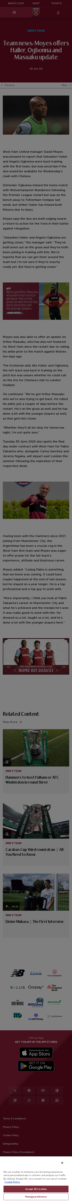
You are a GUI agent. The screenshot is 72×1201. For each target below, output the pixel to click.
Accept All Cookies (36, 1189)
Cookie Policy (12, 1182)
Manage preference (36, 1196)
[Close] (62, 1163)
